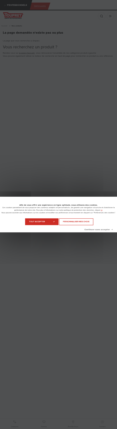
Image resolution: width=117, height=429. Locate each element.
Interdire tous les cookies (98, 229)
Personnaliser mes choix (76, 222)
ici (101, 210)
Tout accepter (37, 222)
